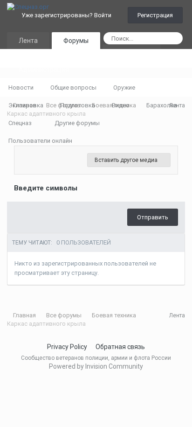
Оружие (124, 87)
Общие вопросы (73, 87)
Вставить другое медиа (127, 160)
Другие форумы (78, 122)
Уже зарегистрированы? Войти (67, 15)
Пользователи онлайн (40, 140)
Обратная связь (120, 346)
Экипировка (25, 105)
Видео (121, 105)
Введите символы (45, 188)
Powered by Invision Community (96, 366)
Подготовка (77, 105)
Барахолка (161, 105)
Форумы (76, 40)
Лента (28, 40)
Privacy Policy (67, 346)
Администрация (44, 69)
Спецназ (20, 122)
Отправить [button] (152, 217)
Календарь (131, 52)
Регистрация (155, 15)
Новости (21, 87)
